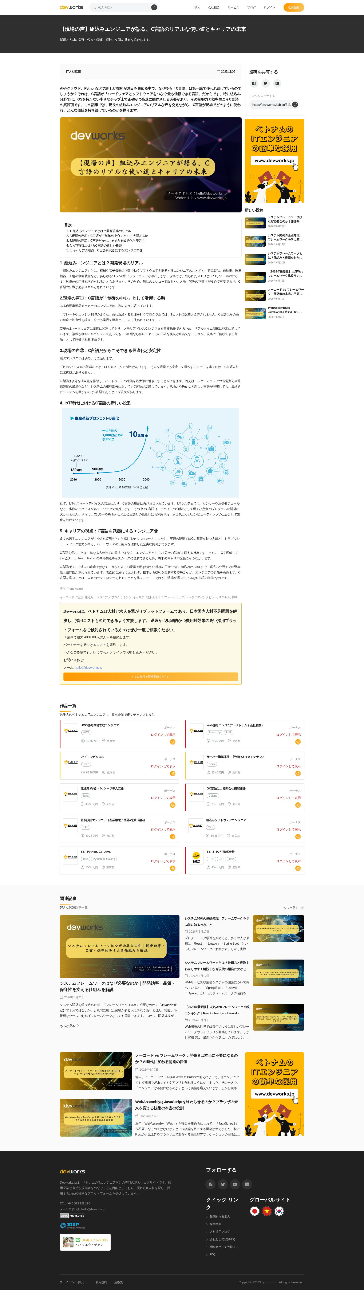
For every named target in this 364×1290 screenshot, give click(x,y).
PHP (229, 732)
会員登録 (294, 7)
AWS (86, 732)
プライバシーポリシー (74, 1282)
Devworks (271, 1282)
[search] (154, 7)
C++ (210, 827)
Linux (212, 764)
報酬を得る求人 (220, 1216)
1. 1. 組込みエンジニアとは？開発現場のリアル (98, 231)
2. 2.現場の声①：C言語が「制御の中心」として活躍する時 (107, 236)
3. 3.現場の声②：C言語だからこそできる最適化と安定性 (105, 240)
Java (86, 764)
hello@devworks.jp (88, 667)
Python (97, 858)
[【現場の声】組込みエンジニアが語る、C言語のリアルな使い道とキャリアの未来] (254, 83)
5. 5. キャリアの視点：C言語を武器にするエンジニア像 (104, 250)
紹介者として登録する (224, 1246)
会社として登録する (223, 1239)
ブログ (251, 7)
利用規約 (101, 1282)
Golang (213, 795)
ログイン (269, 7)
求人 (197, 7)
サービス (233, 7)
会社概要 (214, 7)
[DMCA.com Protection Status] (115, 1215)
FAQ (212, 1254)
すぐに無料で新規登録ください (150, 676)
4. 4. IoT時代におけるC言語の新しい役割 (94, 245)
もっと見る (291, 908)
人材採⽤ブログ (220, 1231)
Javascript (215, 732)
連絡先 (118, 1282)
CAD (85, 827)
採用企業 (215, 1224)
